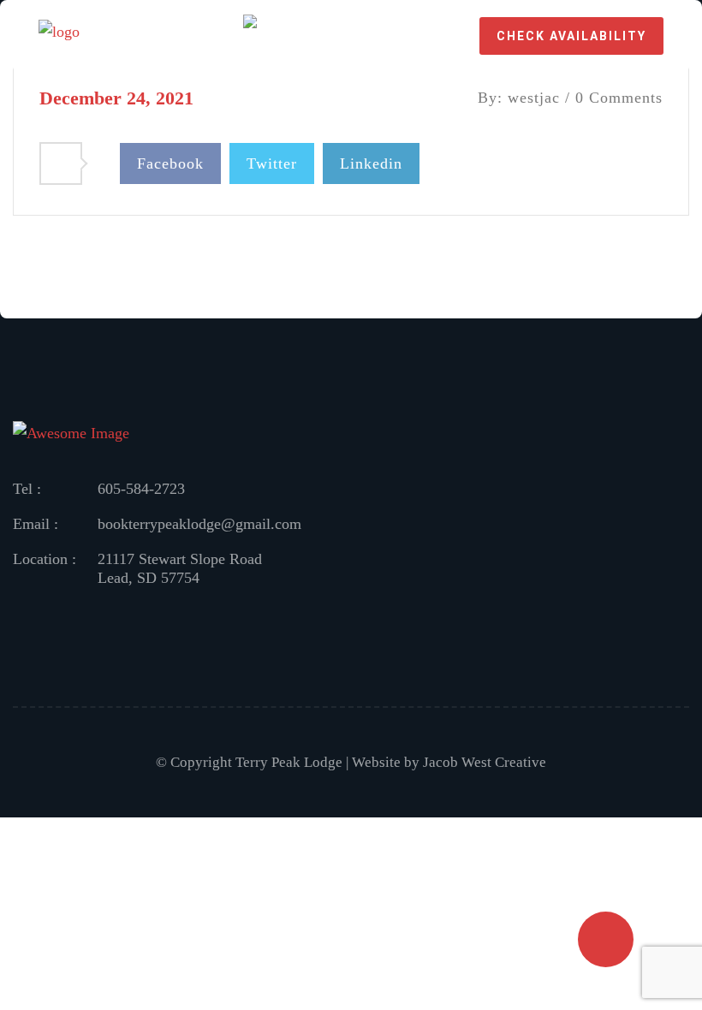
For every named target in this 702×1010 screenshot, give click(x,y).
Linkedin (371, 163)
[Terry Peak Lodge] (59, 34)
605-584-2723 (141, 488)
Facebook (170, 163)
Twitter (272, 163)
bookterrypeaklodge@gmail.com (199, 523)
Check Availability (571, 36)
